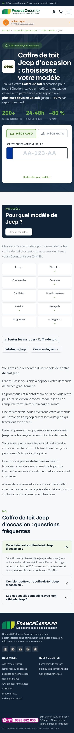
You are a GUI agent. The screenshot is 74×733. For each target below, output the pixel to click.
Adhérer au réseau (12, 663)
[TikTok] (35, 649)
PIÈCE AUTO (24, 133)
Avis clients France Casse (15, 683)
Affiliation (7, 688)
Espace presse (9, 693)
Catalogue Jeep (15, 349)
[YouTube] (20, 649)
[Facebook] (5, 649)
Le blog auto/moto (12, 698)
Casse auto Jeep (44, 349)
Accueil (6, 30)
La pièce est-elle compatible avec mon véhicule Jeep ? (31, 597)
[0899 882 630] (20, 720)
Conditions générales (50, 673)
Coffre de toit (48, 30)
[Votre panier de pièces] (61, 12)
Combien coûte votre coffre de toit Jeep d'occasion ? (32, 583)
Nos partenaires (10, 678)
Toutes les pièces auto (25, 30)
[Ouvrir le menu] (68, 12)
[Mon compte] (54, 12)
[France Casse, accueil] (21, 12)
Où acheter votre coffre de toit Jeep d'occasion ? (29, 547)
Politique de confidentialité (53, 668)
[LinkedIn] (28, 649)
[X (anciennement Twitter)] (13, 649)
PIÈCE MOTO (55, 133)
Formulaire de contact (51, 663)
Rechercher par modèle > (37, 177)
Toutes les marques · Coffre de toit (32, 339)
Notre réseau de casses (14, 668)
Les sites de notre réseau (15, 673)
